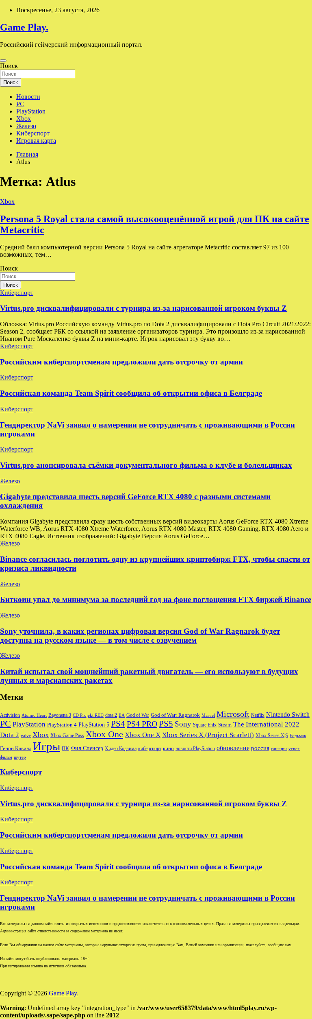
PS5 (166, 724)
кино (168, 748)
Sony (183, 724)
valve (26, 735)
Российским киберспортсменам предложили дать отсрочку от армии (121, 362)
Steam (225, 725)
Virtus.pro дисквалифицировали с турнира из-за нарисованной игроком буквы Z (143, 308)
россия (260, 748)
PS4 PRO (142, 723)
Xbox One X (142, 735)
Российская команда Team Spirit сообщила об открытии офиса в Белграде (131, 393)
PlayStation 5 (93, 724)
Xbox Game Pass (67, 735)
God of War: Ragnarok (175, 715)
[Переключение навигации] (3, 60)
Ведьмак (298, 735)
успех (294, 748)
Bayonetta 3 (59, 715)
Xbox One (104, 734)
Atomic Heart (34, 715)
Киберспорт (33, 133)
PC (20, 103)
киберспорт (149, 748)
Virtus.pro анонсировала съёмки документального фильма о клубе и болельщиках (146, 465)
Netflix (257, 715)
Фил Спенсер (87, 748)
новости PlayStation (195, 748)
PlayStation (31, 111)
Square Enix (205, 724)
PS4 (118, 723)
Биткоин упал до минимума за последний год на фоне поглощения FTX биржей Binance (155, 599)
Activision (10, 715)
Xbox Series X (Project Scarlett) (208, 735)
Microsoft (233, 713)
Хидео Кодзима (120, 748)
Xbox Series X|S (272, 735)
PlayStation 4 (62, 725)
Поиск (9, 65)
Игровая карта (36, 140)
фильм (6, 757)
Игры (46, 746)
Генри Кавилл (15, 748)
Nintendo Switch (288, 714)
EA (122, 715)
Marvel (208, 715)
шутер (20, 757)
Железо (26, 125)
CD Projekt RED (88, 715)
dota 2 (111, 715)
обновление (233, 747)
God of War (137, 715)
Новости (28, 96)
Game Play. (24, 27)
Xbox (23, 118)
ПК (65, 748)
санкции (279, 748)
